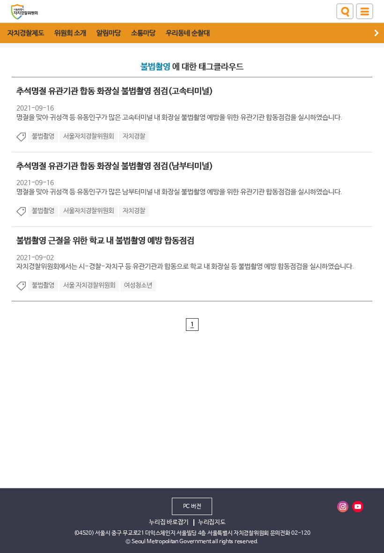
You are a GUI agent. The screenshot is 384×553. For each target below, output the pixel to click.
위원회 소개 (70, 33)
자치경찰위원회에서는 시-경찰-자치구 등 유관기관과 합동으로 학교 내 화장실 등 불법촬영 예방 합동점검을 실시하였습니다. (185, 266)
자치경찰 (134, 136)
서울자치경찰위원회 (88, 136)
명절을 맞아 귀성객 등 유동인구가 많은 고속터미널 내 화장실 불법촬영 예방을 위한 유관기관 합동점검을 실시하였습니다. (179, 117)
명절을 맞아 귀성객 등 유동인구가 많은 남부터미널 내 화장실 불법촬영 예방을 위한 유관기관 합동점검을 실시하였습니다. (179, 192)
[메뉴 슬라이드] (379, 33)
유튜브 (357, 506)
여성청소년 (138, 285)
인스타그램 (342, 506)
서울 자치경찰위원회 (89, 285)
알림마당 (108, 33)
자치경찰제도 (25, 33)
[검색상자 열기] (345, 11)
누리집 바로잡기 (169, 522)
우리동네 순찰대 (188, 33)
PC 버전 (192, 506)
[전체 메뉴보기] (364, 11)
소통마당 (143, 33)
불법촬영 (43, 136)
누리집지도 (212, 522)
